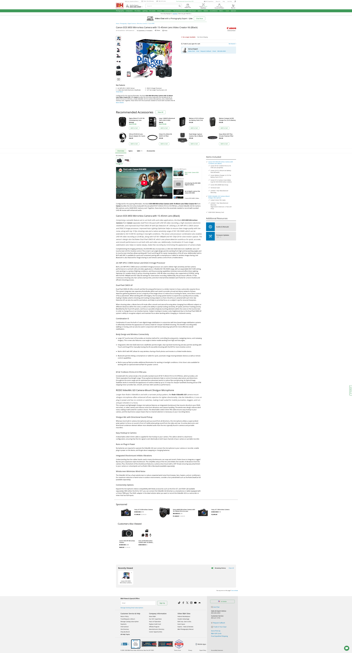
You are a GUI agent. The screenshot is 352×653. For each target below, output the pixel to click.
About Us (218, 1)
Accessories (151, 151)
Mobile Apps (202, 644)
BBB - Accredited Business (125, 644)
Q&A (139, 151)
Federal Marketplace (184, 616)
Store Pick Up (215, 631)
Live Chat (229, 1)
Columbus (175, 13)
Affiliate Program (154, 627)
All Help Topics (125, 634)
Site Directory (125, 629)
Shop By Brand (125, 632)
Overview (120, 151)
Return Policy (125, 616)
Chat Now (199, 18)
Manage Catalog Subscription (130, 621)
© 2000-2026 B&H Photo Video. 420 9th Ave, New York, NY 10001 (137, 650)
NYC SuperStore (209, 1)
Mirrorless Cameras (142, 23)
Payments (123, 624)
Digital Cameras (132, 23)
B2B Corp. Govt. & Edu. (184, 621)
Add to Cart (134, 128)
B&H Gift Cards (216, 633)
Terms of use (177, 650)
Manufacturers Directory (156, 629)
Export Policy (203, 650)
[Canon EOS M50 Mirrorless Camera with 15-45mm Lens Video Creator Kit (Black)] (149, 59)
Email (123, 603)
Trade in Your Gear (220, 627)
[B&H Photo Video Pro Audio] (120, 5)
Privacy (190, 650)
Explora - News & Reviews (185, 627)
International (125, 627)
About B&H (152, 616)
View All (160, 112)
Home (117, 23)
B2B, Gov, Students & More (131, 1)
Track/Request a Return (128, 619)
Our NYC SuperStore (155, 619)
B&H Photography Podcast (186, 629)
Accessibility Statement (217, 650)
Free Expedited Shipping (219, 636)
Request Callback (219, 623)
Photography (123, 23)
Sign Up (162, 603)
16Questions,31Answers (144, 30)
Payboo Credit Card (155, 624)
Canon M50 (151, 23)
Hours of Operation (155, 621)
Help (224, 1)
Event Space (181, 624)
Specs (131, 151)
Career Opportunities (155, 632)
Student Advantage (183, 619)
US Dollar (224, 601)
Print (165, 30)
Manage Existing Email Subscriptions (132, 607)
